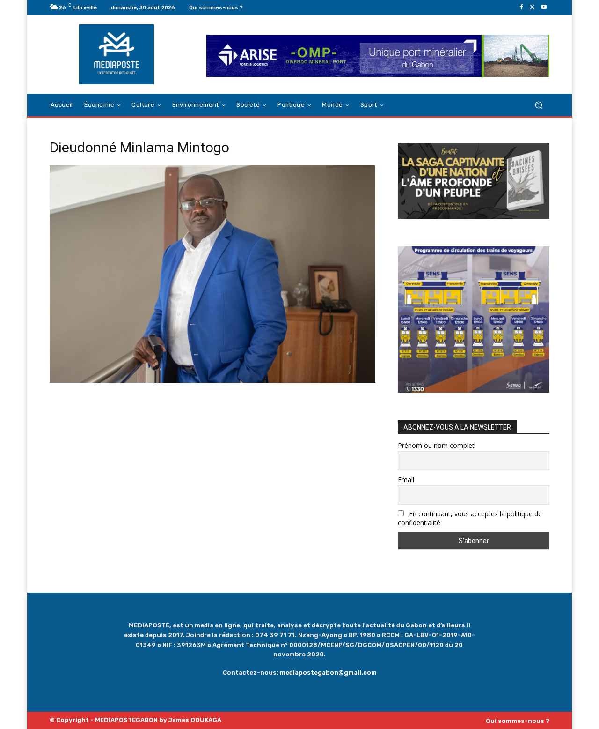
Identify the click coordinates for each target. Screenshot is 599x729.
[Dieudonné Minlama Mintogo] (212, 380)
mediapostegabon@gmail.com (328, 672)
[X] (532, 7)
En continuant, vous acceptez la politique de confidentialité (470, 518)
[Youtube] (543, 7)
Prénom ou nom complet (436, 445)
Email (406, 479)
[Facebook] (521, 7)
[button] (538, 105)
